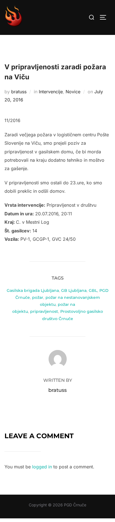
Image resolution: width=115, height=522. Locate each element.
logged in (42, 466)
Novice (73, 91)
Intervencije (51, 91)
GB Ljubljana (74, 290)
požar (37, 297)
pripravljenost (44, 311)
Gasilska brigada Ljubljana (33, 290)
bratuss (19, 91)
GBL (93, 290)
